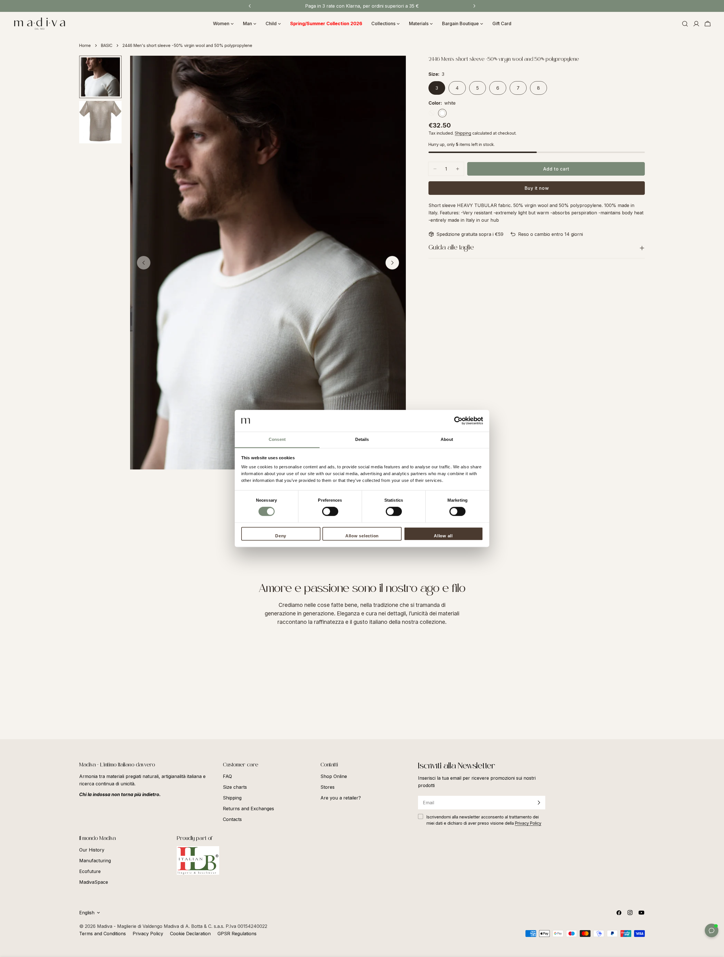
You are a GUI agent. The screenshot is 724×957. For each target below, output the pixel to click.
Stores (327, 787)
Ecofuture (90, 871)
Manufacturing (95, 860)
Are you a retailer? (340, 798)
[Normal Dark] (431, 113)
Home (85, 45)
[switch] (330, 511)
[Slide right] (392, 263)
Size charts (235, 787)
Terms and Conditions (102, 933)
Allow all (443, 535)
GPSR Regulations (237, 933)
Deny (280, 535)
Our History (91, 850)
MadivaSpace (93, 882)
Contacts (232, 819)
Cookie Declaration (190, 933)
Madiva (105, 926)
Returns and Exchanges (248, 808)
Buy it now (537, 188)
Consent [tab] (277, 439)
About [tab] (447, 439)
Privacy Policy (148, 933)
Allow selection (362, 535)
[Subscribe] (539, 803)
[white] (442, 113)
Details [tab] (362, 439)
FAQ (227, 776)
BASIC (106, 45)
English (86, 912)
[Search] (685, 23)
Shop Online (333, 776)
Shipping (463, 133)
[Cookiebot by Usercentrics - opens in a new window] (458, 421)
